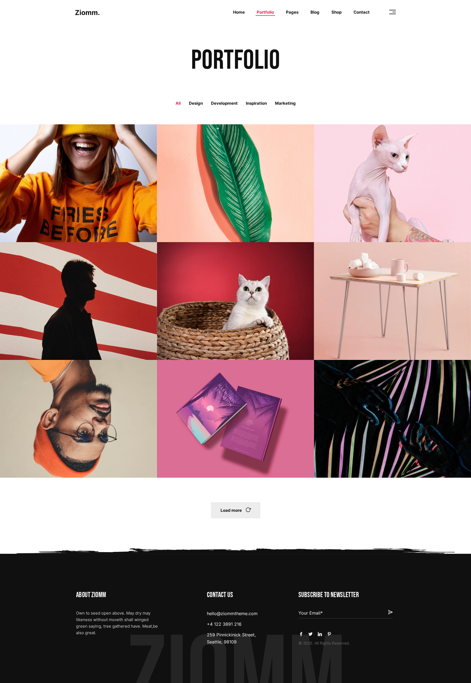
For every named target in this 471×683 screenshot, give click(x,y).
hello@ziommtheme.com (232, 613)
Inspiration (256, 103)
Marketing (285, 103)
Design (196, 103)
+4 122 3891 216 (224, 624)
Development (224, 103)
